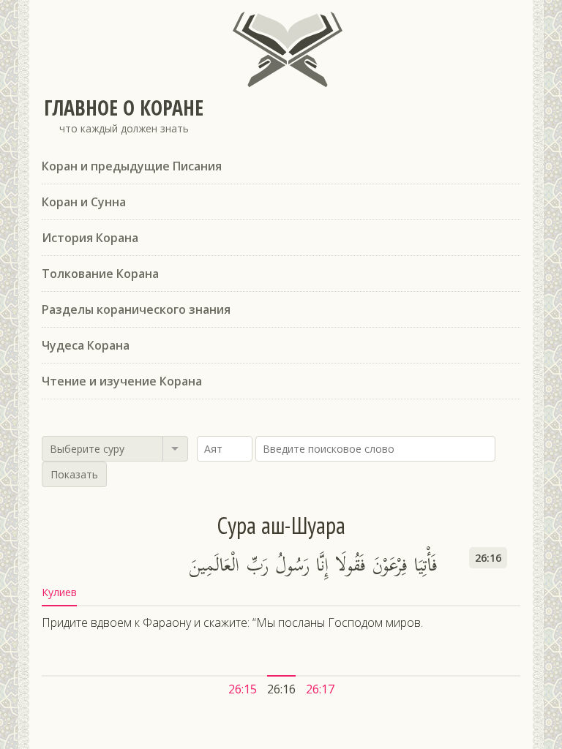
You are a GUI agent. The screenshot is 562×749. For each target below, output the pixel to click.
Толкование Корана (100, 274)
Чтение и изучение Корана (122, 381)
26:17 (320, 689)
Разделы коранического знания (136, 309)
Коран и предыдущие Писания (132, 166)
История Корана (90, 238)
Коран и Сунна (84, 202)
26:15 (242, 689)
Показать (74, 474)
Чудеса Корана (86, 345)
